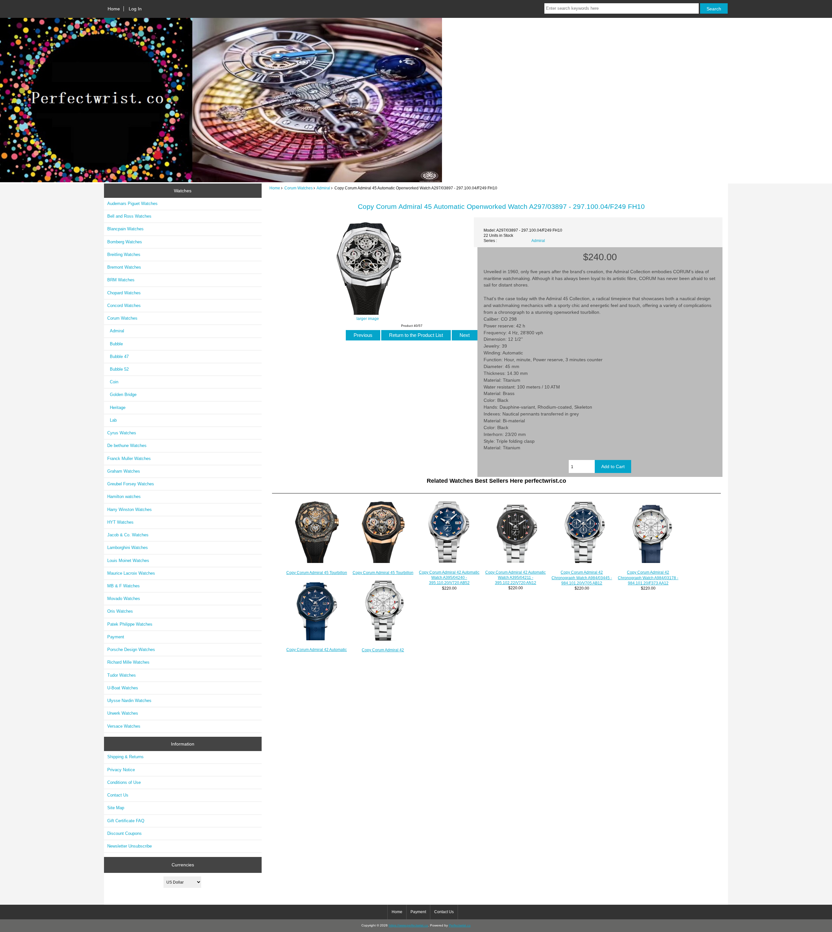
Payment (115, 636)
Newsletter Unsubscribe (129, 846)
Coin (112, 381)
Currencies (183, 864)
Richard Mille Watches (128, 662)
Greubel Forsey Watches (130, 483)
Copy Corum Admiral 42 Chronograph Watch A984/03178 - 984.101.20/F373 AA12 (648, 577)
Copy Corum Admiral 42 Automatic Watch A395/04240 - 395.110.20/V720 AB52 (449, 577)
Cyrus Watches (121, 432)
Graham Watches (123, 471)
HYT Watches (120, 522)
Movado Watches (123, 598)
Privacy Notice (121, 769)
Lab (112, 420)
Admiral (323, 188)
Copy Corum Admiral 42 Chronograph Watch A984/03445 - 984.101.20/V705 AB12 (582, 577)
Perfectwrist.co (460, 925)
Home (114, 8)
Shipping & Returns (125, 756)
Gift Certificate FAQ (125, 820)
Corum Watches (298, 188)
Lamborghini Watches (127, 547)
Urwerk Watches (122, 713)
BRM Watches (121, 279)
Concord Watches (124, 305)
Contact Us (117, 795)
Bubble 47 (118, 356)
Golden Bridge (121, 394)
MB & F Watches (123, 585)
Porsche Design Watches (131, 649)
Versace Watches (123, 726)
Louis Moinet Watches (128, 560)
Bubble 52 (118, 369)
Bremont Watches (124, 267)
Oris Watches (120, 611)
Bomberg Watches (124, 241)
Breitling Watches (123, 254)
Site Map (115, 807)
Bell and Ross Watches (129, 216)
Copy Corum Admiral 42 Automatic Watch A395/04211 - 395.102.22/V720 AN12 (515, 577)
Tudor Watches (121, 675)
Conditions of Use (124, 782)
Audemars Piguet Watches (132, 203)
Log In (135, 8)
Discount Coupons (124, 833)
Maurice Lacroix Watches (131, 573)
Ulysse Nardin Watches (129, 700)
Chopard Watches (124, 292)
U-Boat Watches (122, 687)
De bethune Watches (127, 445)
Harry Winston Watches (129, 509)
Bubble (115, 343)
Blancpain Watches (125, 228)
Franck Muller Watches (129, 458)
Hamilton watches (124, 496)
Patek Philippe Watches (129, 624)
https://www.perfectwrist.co (408, 925)
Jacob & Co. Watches (128, 534)
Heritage (116, 407)
